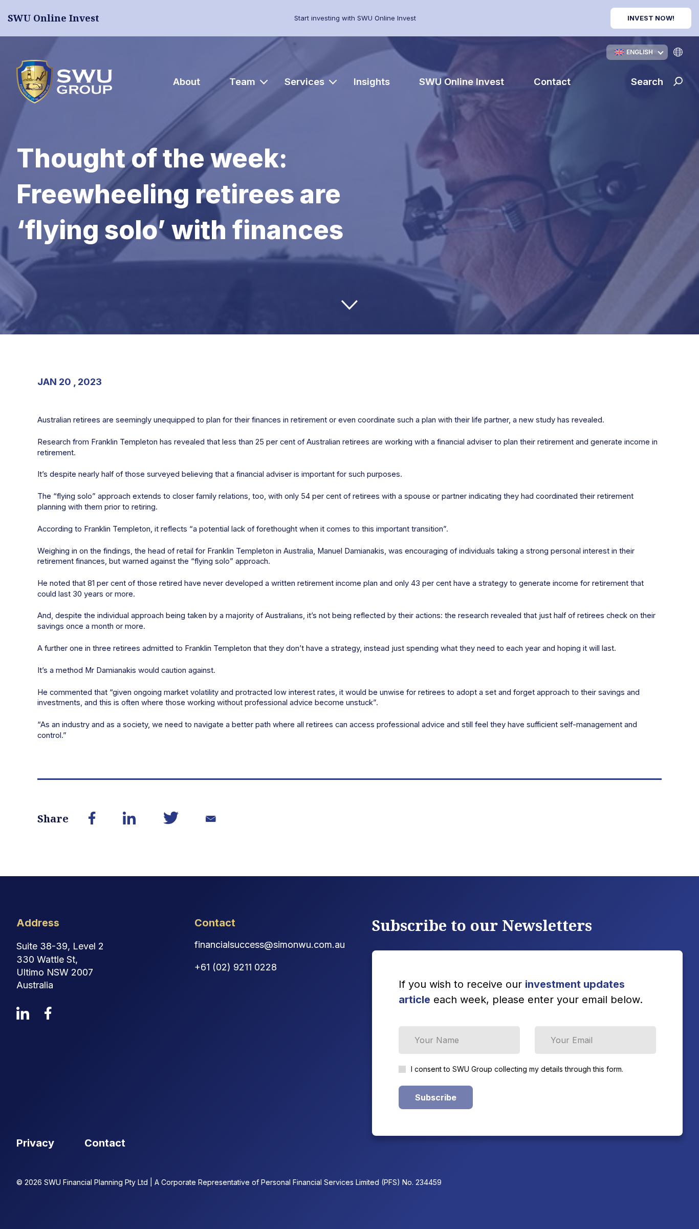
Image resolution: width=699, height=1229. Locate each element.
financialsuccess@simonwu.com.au (269, 944)
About (186, 81)
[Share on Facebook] (92, 819)
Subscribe (435, 1097)
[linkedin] (22, 1013)
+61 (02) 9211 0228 (235, 967)
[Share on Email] (211, 819)
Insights (372, 81)
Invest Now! (650, 18)
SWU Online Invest (461, 81)
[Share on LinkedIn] (130, 819)
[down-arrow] (349, 304)
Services (304, 81)
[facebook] (48, 1013)
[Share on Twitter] (171, 819)
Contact (552, 81)
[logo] (64, 81)
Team (242, 81)
